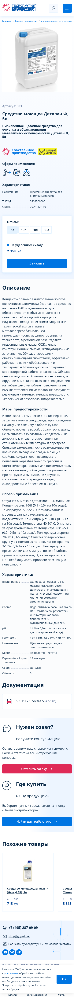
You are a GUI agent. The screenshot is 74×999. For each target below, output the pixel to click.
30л (46, 230)
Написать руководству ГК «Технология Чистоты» (40, 944)
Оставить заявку (34, 769)
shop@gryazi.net (19, 936)
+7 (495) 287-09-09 (23, 927)
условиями (11, 973)
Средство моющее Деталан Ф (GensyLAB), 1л (27, 890)
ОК (64, 979)
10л (23, 230)
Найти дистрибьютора (34, 821)
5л (12, 230)
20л (35, 230)
